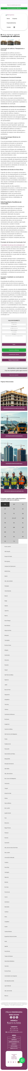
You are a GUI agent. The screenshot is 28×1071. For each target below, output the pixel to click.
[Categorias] (14, 27)
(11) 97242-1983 (14, 1030)
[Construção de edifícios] (4, 42)
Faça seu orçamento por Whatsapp (14, 8)
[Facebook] (14, 1017)
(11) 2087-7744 (14, 1028)
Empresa (15, 18)
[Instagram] (11, 1017)
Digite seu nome (14, 322)
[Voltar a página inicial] (14, 15)
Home (8, 18)
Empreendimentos (11, 23)
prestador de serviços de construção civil (13, 245)
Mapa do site (14, 1048)
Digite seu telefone (14, 330)
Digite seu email (14, 326)
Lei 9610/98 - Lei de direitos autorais (16, 1005)
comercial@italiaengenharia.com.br (14, 1032)
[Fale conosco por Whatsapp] (22, 1060)
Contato (9, 27)
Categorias (9, 34)
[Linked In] (17, 1017)
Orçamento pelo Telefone (14, 354)
